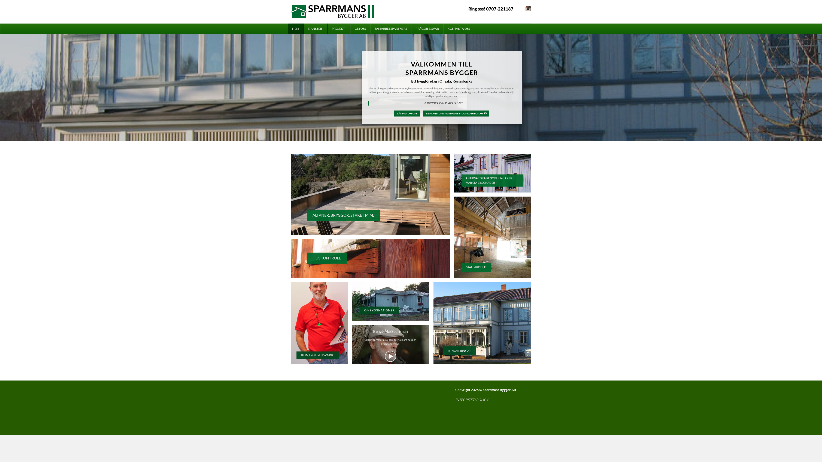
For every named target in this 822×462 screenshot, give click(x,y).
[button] (390, 356)
